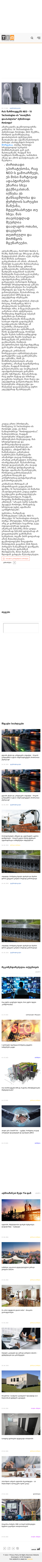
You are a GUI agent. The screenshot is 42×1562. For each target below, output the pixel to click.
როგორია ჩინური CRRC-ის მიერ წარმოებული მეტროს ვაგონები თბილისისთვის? (18, 1525)
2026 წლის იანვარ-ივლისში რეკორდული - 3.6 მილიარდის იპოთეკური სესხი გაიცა (19, 1483)
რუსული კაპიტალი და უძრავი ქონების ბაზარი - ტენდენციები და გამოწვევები (19, 1354)
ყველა (37, 972)
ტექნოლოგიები (15, 764)
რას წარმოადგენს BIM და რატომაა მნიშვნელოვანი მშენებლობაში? (21, 1089)
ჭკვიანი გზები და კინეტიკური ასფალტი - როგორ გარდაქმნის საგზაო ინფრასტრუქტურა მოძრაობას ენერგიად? (20, 757)
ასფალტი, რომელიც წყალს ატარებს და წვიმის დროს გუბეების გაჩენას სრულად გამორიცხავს (19, 878)
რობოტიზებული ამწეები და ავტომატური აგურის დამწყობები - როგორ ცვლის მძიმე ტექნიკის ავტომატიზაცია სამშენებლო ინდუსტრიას (20, 838)
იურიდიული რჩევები (33, 1015)
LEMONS (30, 1559)
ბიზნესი (37, 1057)
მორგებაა (7, 145)
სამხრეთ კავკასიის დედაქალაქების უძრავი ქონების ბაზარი (18, 1268)
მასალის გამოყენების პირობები (17, 558)
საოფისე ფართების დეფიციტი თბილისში (17, 1439)
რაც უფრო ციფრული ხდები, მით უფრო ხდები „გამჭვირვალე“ (19, 1003)
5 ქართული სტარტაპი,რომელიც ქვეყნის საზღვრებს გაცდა (17, 1046)
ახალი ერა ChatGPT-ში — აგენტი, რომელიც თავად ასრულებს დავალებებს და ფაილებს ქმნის (20, 1132)
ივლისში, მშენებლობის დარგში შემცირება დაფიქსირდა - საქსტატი (18, 1226)
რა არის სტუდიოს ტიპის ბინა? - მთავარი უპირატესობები (17, 1311)
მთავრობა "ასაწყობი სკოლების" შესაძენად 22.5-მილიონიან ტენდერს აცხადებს (20, 1397)
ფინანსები (36, 1494)
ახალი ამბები (35, 1408)
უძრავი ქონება (15, 845)
